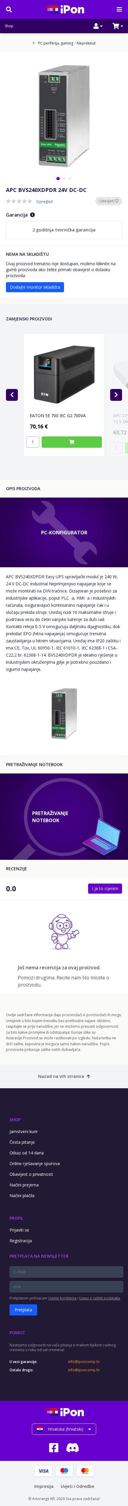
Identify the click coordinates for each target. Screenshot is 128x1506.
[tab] (58, 178)
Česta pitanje (22, 1142)
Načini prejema (24, 1185)
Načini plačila (22, 1195)
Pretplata (23, 1310)
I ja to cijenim (105, 888)
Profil (16, 1218)
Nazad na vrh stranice (61, 1076)
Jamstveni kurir (24, 1131)
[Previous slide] (12, 395)
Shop (9, 26)
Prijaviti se (19, 1230)
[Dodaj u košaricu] (72, 442)
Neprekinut (85, 43)
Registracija (21, 1240)
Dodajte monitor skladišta (35, 287)
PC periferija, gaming (55, 43)
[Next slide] (116, 395)
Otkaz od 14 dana (27, 1153)
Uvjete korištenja (62, 1298)
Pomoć (17, 1332)
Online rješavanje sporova (35, 1163)
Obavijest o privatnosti (31, 1174)
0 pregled (44, 201)
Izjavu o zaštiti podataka (99, 1298)
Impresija (44, 1486)
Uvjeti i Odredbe (77, 1486)
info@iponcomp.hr (84, 1361)
